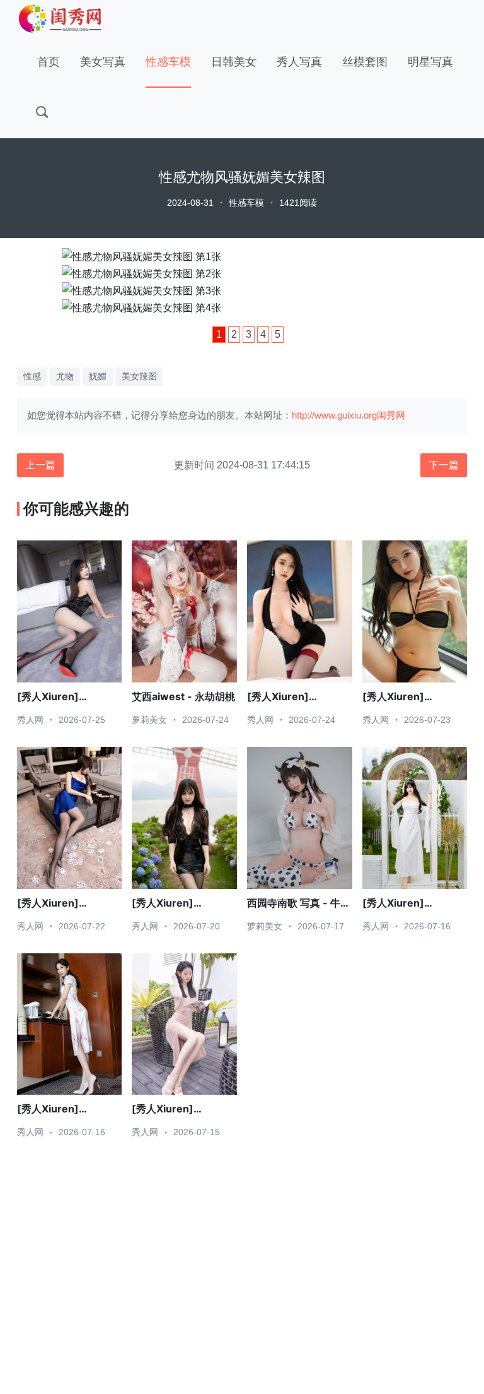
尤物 (65, 376)
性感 (32, 376)
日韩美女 (233, 62)
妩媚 (98, 376)
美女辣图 (139, 376)
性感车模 (168, 62)
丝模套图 (365, 62)
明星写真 (430, 62)
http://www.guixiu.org (334, 415)
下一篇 (444, 465)
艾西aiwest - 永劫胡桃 (183, 696)
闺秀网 (391, 415)
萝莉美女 (149, 720)
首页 (48, 62)
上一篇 (40, 465)
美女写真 (102, 62)
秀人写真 (299, 62)
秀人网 (30, 720)
